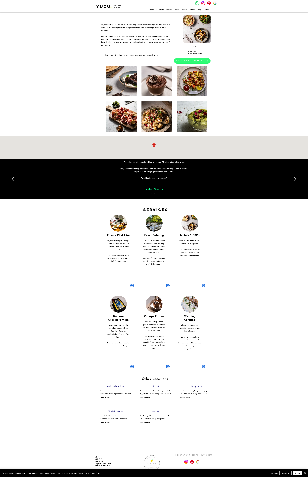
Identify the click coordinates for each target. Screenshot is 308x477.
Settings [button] (274, 473)
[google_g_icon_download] (215, 3)
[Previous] (13, 179)
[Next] (295, 179)
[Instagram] (203, 3)
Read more (105, 398)
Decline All (285, 473)
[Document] (132, 285)
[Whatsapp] (197, 3)
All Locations (99, 458)
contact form (157, 39)
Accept (297, 473)
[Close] (305, 473)
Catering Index (99, 461)
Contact (97, 456)
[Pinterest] (209, 3)
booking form (117, 28)
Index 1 (97, 459)
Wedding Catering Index (102, 465)
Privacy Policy (95, 473)
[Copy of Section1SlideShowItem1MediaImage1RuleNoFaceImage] (154, 193)
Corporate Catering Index (103, 463)
